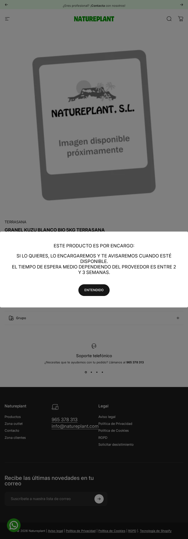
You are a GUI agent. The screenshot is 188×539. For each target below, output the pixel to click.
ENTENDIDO (94, 290)
